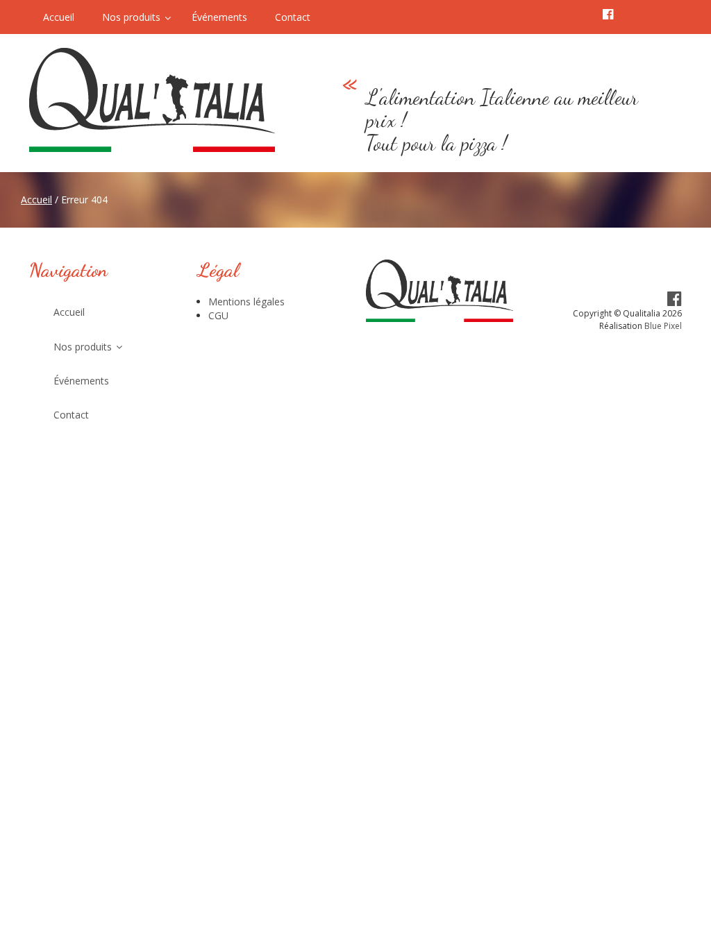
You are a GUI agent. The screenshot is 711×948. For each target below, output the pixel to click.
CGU (218, 315)
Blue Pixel (663, 326)
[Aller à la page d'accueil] (159, 100)
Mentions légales (246, 301)
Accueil (36, 199)
